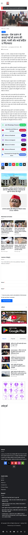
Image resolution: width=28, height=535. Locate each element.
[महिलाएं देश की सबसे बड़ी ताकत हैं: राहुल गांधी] (6, 345)
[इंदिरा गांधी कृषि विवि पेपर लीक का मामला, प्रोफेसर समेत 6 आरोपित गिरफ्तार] (21, 223)
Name (3, 282)
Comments (23, 338)
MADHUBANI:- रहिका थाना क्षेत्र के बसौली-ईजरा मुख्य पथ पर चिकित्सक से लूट (18, 351)
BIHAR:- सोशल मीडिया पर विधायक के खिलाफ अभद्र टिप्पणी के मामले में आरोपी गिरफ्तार (7, 231)
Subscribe (22, 130)
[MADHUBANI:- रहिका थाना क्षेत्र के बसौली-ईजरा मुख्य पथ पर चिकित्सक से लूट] (6, 352)
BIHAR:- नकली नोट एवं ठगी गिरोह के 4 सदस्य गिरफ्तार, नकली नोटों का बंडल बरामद (20, 247)
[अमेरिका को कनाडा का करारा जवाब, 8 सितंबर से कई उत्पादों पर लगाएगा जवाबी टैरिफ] (6, 359)
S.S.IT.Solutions (17, 525)
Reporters (3, 489)
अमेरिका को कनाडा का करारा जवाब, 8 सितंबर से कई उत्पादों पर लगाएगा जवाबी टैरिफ (18, 359)
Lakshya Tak (23, 523)
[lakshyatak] (8, 3)
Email (3, 288)
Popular (13, 338)
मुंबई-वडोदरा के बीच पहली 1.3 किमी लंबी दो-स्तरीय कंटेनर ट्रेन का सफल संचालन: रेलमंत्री (18, 373)
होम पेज (2, 480)
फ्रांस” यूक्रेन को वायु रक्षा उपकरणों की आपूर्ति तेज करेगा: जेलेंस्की (15, 8)
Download (22, 154)
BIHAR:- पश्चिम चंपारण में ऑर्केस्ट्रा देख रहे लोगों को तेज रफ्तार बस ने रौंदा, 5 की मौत (7, 247)
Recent (4, 338)
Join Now (22, 125)
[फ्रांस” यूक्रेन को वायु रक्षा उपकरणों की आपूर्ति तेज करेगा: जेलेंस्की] (6, 366)
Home (4, 28)
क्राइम (8, 28)
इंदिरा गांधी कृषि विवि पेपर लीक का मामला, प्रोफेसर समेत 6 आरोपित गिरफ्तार (20, 231)
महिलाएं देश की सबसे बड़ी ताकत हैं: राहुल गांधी (10, 497)
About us (3, 482)
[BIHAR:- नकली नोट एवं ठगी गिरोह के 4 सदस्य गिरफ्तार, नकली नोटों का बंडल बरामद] (21, 240)
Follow (23, 135)
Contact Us (4, 484)
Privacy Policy (4, 487)
